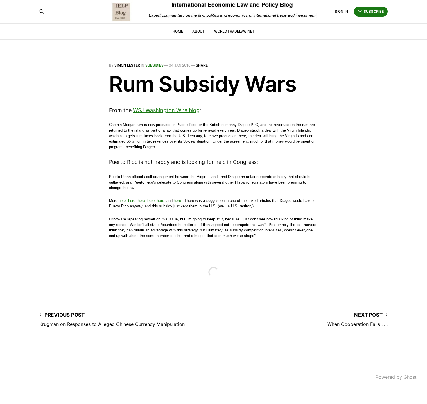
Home (178, 31)
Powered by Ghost (396, 377)
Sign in (341, 11)
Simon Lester (127, 65)
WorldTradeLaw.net (234, 31)
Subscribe (374, 11)
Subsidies (154, 65)
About (198, 31)
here (122, 200)
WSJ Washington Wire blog (166, 110)
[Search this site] (41, 11)
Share (202, 65)
